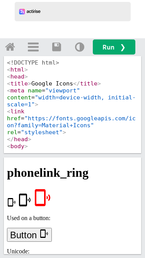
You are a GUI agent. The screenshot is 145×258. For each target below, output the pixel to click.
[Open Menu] (33, 47)
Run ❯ (114, 47)
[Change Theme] (80, 47)
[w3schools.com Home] (10, 47)
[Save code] (56, 47)
